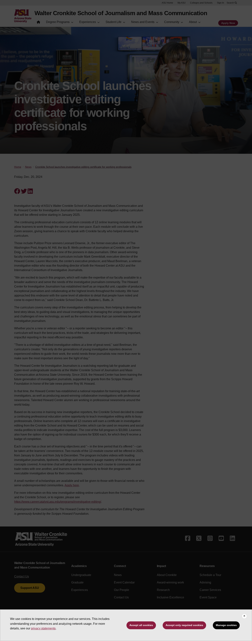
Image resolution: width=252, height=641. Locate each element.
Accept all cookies (141, 625)
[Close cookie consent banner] (244, 616)
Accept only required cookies (184, 625)
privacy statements (43, 628)
